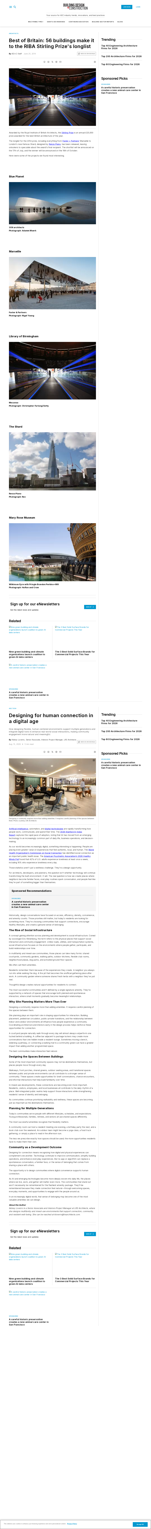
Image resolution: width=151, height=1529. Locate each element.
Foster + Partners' (70, 141)
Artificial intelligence (18, 829)
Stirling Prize (68, 132)
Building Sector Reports (103, 22)
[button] (10, 7)
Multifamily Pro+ (35, 22)
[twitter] (52, 62)
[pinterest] (56, 62)
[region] (75, 1524)
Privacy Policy (72, 1524)
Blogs (120, 22)
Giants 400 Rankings (56, 22)
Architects (13, 33)
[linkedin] (48, 62)
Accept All (140, 1524)
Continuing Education (78, 22)
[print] (95, 62)
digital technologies (54, 829)
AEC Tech (12, 708)
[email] (60, 62)
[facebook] (44, 62)
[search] (14, 7)
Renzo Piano (55, 144)
